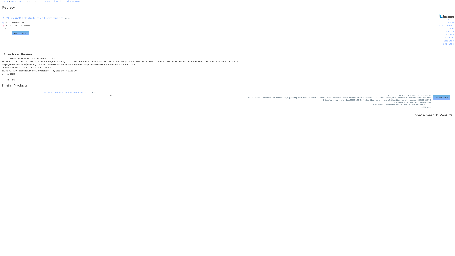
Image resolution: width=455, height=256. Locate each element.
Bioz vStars (448, 44)
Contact (449, 37)
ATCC (67, 18)
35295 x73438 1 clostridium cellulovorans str (67, 92)
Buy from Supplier (20, 33)
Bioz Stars (449, 40)
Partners (449, 34)
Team (451, 28)
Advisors (449, 31)
